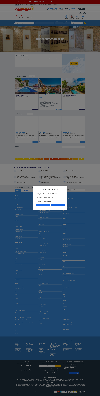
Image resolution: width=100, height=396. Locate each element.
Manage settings (50, 207)
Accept (58, 204)
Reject (43, 204)
